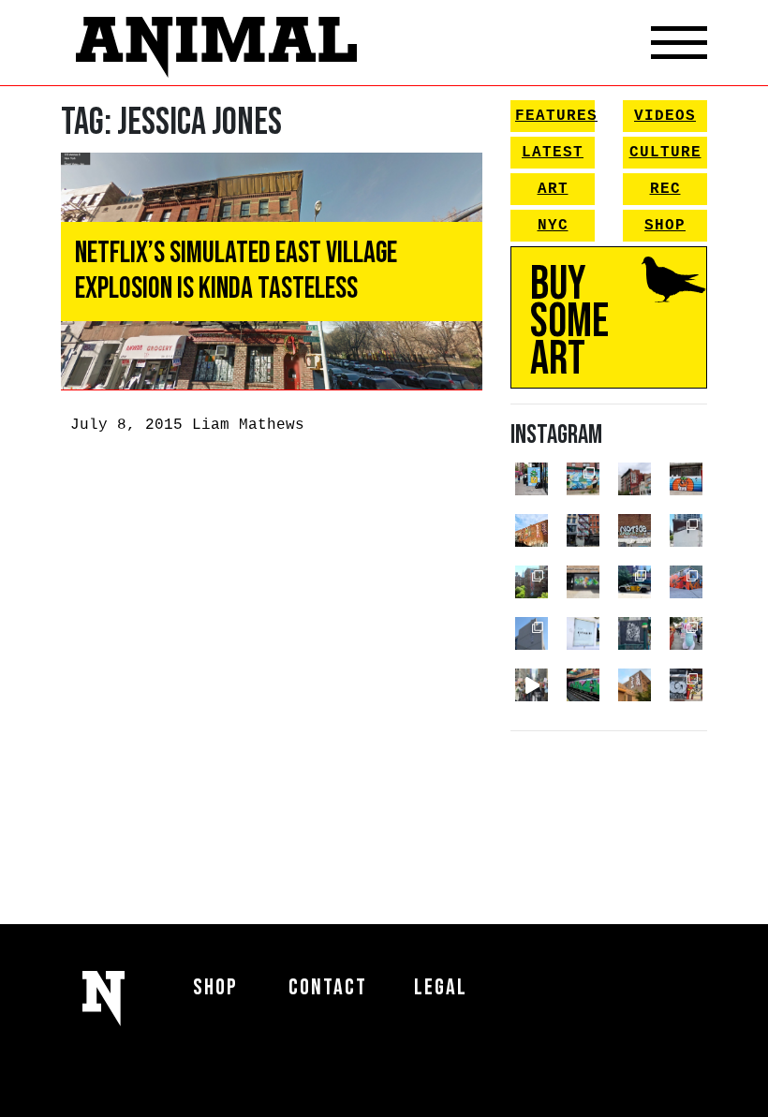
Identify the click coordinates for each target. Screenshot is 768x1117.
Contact (327, 987)
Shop (665, 225)
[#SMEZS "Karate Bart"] (583, 582)
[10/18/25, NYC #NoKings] (686, 633)
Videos (665, 116)
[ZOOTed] (531, 633)
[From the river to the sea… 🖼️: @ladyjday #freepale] (583, 479)
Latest (552, 152)
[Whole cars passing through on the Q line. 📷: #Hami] (583, 685)
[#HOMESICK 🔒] (686, 530)
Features (555, 116)
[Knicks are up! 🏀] (686, 582)
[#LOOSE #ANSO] (634, 479)
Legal (440, 987)
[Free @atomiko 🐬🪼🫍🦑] (686, 479)
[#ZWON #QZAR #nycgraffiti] (634, 685)
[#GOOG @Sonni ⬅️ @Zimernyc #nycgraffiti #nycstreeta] (686, 685)
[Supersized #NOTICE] (634, 530)
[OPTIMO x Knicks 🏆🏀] (531, 582)
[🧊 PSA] (583, 633)
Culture (665, 152)
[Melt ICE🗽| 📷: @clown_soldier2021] (634, 633)
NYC (553, 225)
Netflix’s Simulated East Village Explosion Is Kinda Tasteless (236, 271)
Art (553, 189)
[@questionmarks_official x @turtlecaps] (531, 479)
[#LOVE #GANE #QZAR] (583, 530)
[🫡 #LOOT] (634, 582)
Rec (665, 189)
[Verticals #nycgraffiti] (531, 530)
